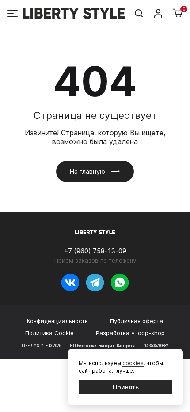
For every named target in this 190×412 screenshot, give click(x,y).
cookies (133, 363)
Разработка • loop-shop (130, 332)
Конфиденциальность (57, 320)
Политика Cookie (49, 332)
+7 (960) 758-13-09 (95, 251)
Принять (126, 387)
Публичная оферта (136, 320)
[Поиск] (138, 13)
